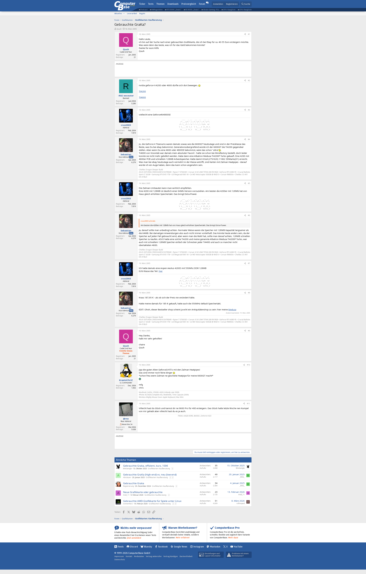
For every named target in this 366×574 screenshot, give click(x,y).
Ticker (142, 4)
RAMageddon (157, 10)
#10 (248, 365)
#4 (249, 139)
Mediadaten (139, 556)
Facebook (163, 546)
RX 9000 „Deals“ (192, 10)
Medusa (232, 309)
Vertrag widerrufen (154, 556)
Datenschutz (119, 559)
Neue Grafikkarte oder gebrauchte (143, 492)
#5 (249, 183)
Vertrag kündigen (170, 556)
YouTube (238, 546)
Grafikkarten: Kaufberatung (159, 468)
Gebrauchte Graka (133, 483)
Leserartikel (132, 13)
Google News (180, 546)
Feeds (121, 546)
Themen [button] (160, 4)
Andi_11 (126, 495)
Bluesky (148, 546)
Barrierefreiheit (186, 556)
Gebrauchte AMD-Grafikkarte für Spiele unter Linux (152, 501)
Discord (134, 546)
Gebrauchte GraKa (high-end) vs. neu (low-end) (150, 474)
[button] (124, 13)
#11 (248, 403)
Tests (151, 4)
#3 (249, 110)
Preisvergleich (188, 4)
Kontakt (129, 556)
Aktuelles (118, 13)
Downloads (173, 4)
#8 (249, 292)
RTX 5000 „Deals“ (173, 10)
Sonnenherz (128, 503)
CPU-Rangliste (245, 10)
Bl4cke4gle (127, 468)
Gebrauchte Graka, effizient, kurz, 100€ (145, 465)
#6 (249, 215)
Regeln (142, 13)
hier (161, 271)
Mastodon (215, 546)
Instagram (198, 546)
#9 (249, 330)
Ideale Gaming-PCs (211, 10)
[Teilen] (245, 34)
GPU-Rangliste (229, 10)
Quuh (119, 29)
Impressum (119, 556)
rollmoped (240, 503)
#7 (249, 263)
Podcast (144, 10)
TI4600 (142, 97)
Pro (131, 157)
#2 (249, 80)
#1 (249, 34)
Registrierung (128, 486)
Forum (202, 4)
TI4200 (142, 91)
